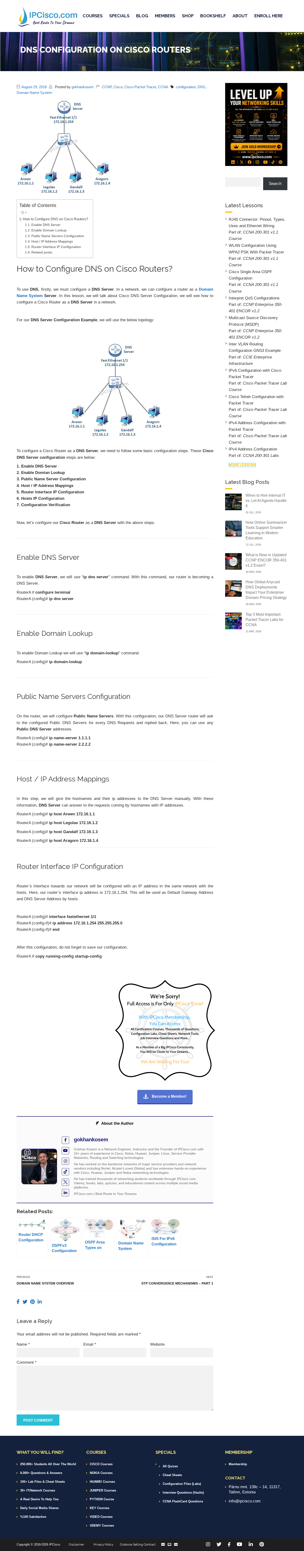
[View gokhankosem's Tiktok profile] (65, 1171)
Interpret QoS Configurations (254, 298)
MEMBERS (165, 15)
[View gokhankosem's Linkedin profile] (65, 1192)
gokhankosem (82, 87)
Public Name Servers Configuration (57, 236)
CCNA (163, 87)
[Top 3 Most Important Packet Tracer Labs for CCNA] (233, 620)
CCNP (107, 87)
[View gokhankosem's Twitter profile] (65, 1182)
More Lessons (242, 465)
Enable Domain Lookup (48, 230)
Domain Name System (34, 93)
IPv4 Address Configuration (253, 449)
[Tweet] (26, 1301)
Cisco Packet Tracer (140, 87)
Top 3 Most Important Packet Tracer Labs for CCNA (264, 619)
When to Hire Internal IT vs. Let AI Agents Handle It (266, 500)
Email (89, 1344)
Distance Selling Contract (138, 1544)
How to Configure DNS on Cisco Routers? (55, 219)
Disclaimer (76, 1544)
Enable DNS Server (46, 225)
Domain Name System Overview (45, 1283)
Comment (27, 1362)
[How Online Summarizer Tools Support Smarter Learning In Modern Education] (233, 528)
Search (275, 183)
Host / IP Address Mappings (52, 241)
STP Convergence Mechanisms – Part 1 (177, 1283)
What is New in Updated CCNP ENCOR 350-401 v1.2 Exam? (266, 560)
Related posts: (42, 252)
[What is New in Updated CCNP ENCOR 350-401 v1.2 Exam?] (233, 561)
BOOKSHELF (213, 15)
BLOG (142, 15)
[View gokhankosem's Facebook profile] (65, 1140)
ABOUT (240, 15)
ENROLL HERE (268, 15)
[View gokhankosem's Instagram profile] (65, 1161)
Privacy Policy (103, 1544)
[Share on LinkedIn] (40, 1301)
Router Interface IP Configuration (56, 247)
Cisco (118, 87)
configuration (186, 87)
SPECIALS (119, 15)
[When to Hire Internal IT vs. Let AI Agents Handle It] (233, 501)
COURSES (93, 15)
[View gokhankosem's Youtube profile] (65, 1150)
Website (157, 1344)
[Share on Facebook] (19, 1301)
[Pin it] (33, 1301)
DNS (201, 87)
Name (23, 1344)
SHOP (188, 15)
